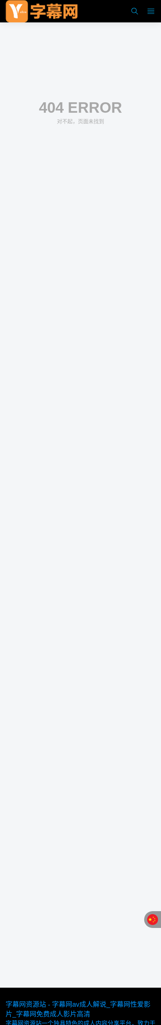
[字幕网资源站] (42, 11)
